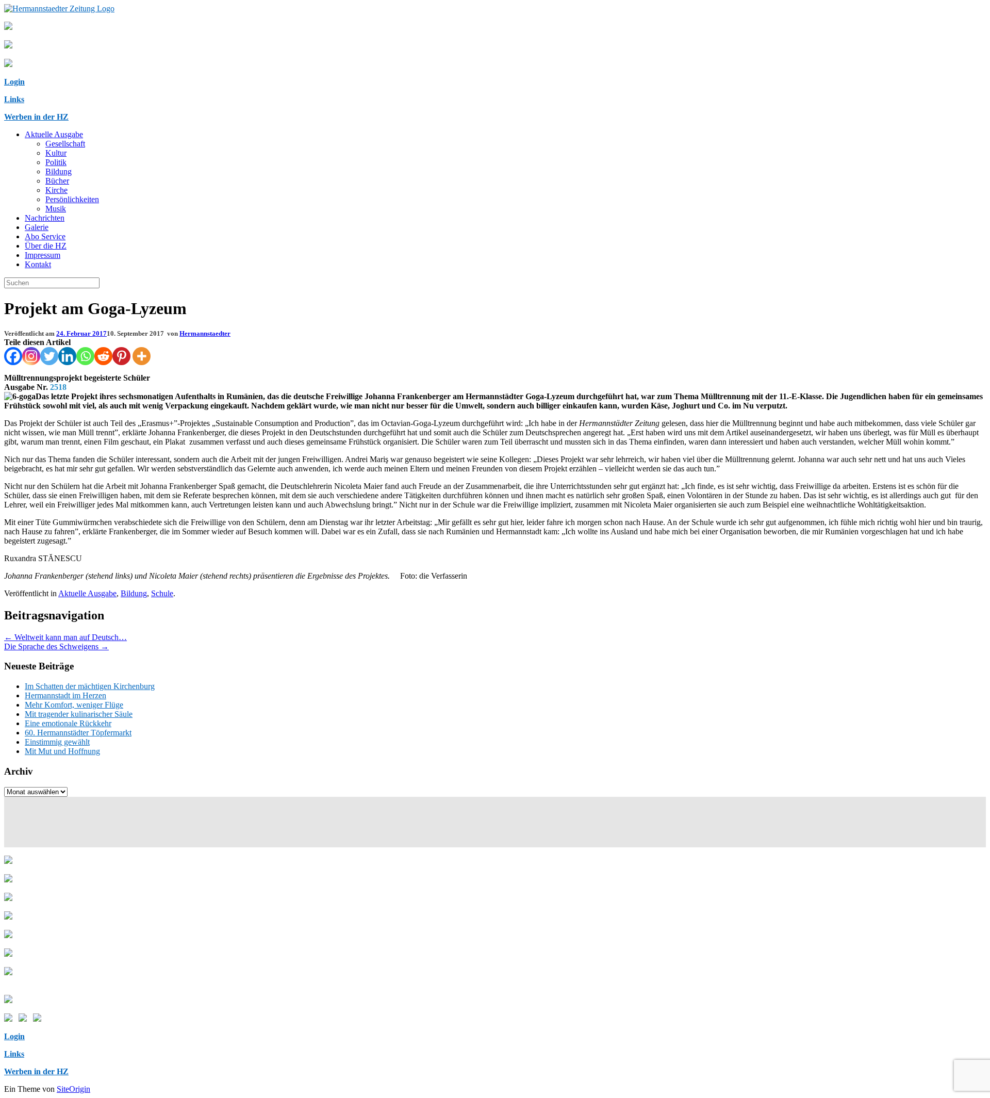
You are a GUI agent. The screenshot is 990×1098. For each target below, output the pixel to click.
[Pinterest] (121, 356)
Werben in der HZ (36, 116)
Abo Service (45, 236)
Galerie (36, 227)
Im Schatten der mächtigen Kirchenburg (90, 686)
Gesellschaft (65, 143)
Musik (55, 208)
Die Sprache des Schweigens (56, 646)
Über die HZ (46, 245)
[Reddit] (103, 356)
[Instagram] (31, 356)
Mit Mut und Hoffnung (62, 751)
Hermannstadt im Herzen (65, 695)
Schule (162, 593)
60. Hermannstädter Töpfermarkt (78, 732)
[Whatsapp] (85, 356)
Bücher (57, 180)
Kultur (56, 153)
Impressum (42, 255)
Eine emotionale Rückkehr (68, 723)
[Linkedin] (67, 356)
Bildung (58, 171)
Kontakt (38, 264)
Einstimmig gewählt (57, 742)
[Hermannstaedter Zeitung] (59, 8)
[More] (141, 356)
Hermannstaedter (204, 333)
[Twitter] (49, 356)
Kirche (56, 190)
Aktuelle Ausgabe (54, 134)
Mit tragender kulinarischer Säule (79, 714)
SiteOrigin (73, 1089)
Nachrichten (44, 218)
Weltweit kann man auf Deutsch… (65, 637)
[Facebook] (13, 356)
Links (14, 99)
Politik (56, 162)
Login (14, 81)
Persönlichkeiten (72, 199)
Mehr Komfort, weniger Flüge (74, 704)
